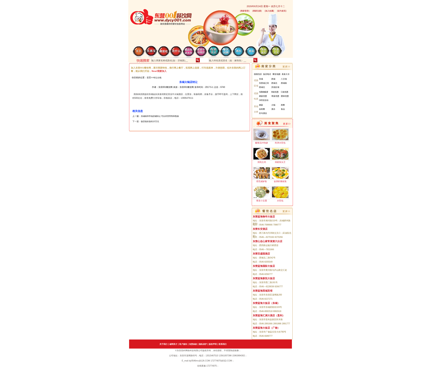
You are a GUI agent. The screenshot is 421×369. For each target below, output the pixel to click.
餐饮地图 (276, 74)
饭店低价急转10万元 (150, 121)
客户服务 (183, 344)
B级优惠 (275, 92)
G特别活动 (263, 100)
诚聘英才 (173, 344)
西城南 (284, 83)
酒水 (273, 109)
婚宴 (261, 105)
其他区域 (275, 87)
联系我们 (223, 344)
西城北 (274, 83)
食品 (283, 109)
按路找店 (258, 74)
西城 (273, 79)
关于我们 (163, 344)
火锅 (273, 105)
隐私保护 (203, 344)
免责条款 (193, 344)
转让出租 (157, 77)
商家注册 (257, 11)
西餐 (283, 105)
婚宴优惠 (263, 96)
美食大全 (286, 74)
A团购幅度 (263, 92)
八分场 (284, 79)
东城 (261, 79)
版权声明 (213, 344)
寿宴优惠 (275, 96)
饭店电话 (267, 74)
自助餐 (262, 109)
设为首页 (282, 11)
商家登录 (245, 11)
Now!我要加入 (159, 71)
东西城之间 (264, 83)
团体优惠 (285, 96)
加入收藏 (269, 11)
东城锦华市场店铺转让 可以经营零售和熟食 (160, 116)
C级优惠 (284, 92)
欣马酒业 (263, 113)
